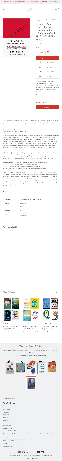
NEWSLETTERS (7, 425)
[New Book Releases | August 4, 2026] (50, 309)
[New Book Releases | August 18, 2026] (11, 309)
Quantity (39, 94)
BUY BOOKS (6, 409)
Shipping (38, 54)
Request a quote (41, 102)
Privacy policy (26, 458)
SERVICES (6, 415)
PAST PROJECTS (7, 423)
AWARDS (5, 417)
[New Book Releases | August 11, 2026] (31, 309)
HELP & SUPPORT (8, 428)
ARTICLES (6, 412)
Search (5, 443)
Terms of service (35, 458)
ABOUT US (6, 420)
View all (56, 292)
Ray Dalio (40, 44)
